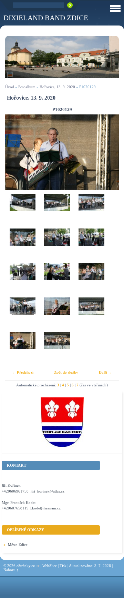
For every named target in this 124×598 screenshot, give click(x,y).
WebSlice (49, 566)
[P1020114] (57, 246)
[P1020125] (57, 314)
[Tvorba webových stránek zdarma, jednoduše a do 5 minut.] (38, 566)
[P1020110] (57, 211)
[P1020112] (91, 211)
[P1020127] (91, 314)
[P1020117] (22, 280)
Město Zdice (18, 545)
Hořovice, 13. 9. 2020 (57, 87)
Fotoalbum (26, 87)
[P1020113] (22, 246)
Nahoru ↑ (11, 570)
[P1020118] (57, 280)
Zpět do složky (66, 372)
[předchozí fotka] (16, 152)
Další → (105, 372)
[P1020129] (22, 349)
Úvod (9, 87)
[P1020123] (22, 314)
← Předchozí (22, 372)
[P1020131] (57, 349)
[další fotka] (107, 152)
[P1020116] (91, 246)
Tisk (63, 566)
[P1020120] (91, 280)
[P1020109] (22, 211)
